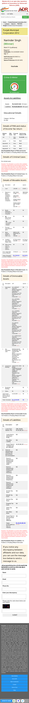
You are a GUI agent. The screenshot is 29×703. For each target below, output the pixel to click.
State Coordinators (14, 681)
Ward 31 (13, 23)
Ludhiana (7, 23)
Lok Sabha (10, 13)
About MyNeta (14, 676)
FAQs (14, 690)
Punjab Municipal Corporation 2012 (17, 22)
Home (3, 13)
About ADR (14, 678)
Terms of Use (14, 687)
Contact (14, 684)
